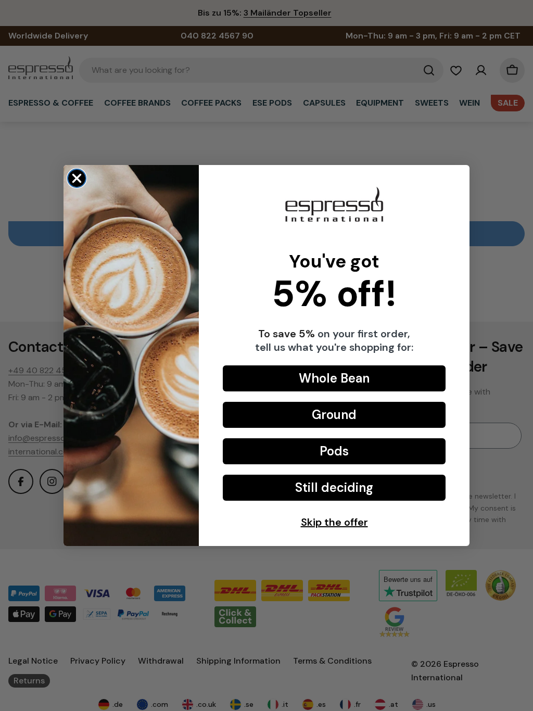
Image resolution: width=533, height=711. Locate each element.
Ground (334, 415)
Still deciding (334, 487)
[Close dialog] (77, 178)
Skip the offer (334, 522)
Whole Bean (334, 378)
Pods (334, 451)
